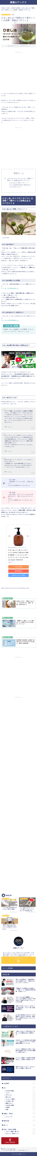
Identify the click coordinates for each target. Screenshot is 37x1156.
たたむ (21, 173)
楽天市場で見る (18, 571)
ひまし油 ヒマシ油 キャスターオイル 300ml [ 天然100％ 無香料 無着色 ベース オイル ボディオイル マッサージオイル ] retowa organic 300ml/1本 (18, 555)
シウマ (20, 1093)
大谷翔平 (19, 1083)
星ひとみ (20, 1097)
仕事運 (20, 1107)
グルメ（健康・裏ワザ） (20, 1131)
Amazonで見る (18, 566)
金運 (20, 1109)
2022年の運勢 (20, 1105)
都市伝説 (19, 1121)
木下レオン (20, 1095)
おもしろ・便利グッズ (20, 1133)
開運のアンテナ (18, 2)
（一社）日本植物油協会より (11, 288)
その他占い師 (20, 1101)
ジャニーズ (20, 1116)
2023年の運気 (20, 1090)
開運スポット (20, 1103)
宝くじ (19, 1125)
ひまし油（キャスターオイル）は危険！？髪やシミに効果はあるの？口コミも (20, 179)
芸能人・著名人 (19, 1113)
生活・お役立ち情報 (6, 14)
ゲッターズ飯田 (20, 1099)
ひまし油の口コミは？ (16, 186)
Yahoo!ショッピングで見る (18, 575)
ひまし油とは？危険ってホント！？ (19, 182)
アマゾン (10, 426)
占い (19, 1088)
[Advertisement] (18, 71)
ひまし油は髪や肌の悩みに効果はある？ (20, 184)
